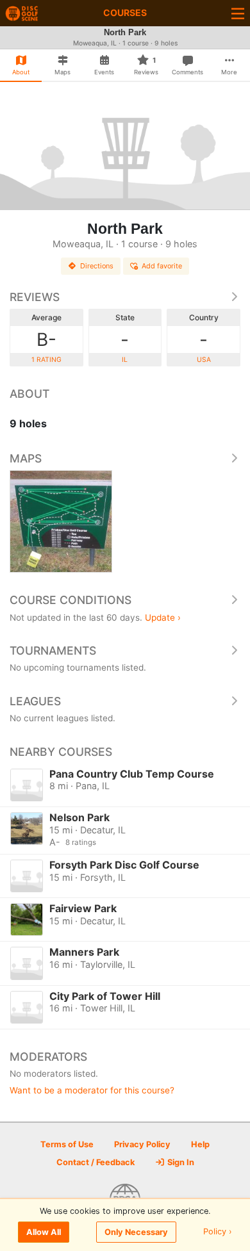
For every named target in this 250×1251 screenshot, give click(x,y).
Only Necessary (136, 1232)
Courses (125, 12)
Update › (163, 617)
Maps (26, 458)
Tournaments (53, 650)
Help (200, 1144)
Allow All (43, 1232)
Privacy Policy (142, 1144)
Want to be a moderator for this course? (92, 1090)
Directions (96, 265)
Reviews (35, 297)
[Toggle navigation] (238, 13)
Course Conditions (70, 600)
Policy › (217, 1232)
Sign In (179, 1162)
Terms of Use (67, 1144)
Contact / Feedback (95, 1162)
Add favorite (162, 265)
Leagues (35, 701)
